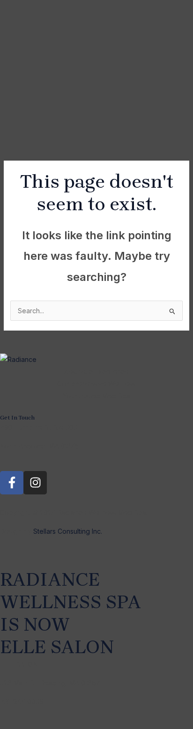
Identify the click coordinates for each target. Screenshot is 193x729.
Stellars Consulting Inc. (66, 531)
